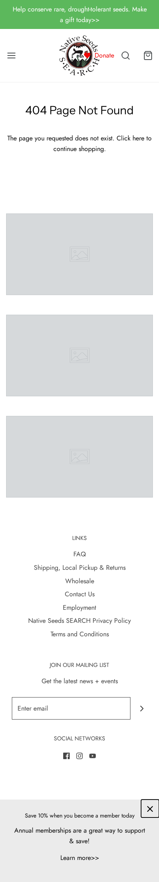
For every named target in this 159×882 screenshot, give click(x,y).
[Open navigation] (11, 55)
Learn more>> (79, 857)
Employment (79, 607)
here (138, 138)
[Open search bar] (125, 55)
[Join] (141, 708)
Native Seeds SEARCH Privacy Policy (79, 620)
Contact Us (80, 594)
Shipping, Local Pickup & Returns (80, 567)
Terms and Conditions (80, 634)
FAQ (79, 554)
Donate (104, 55)
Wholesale (79, 581)
